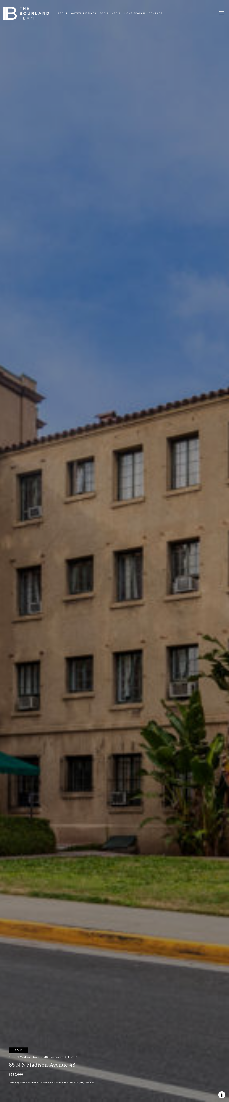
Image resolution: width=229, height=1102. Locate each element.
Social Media (110, 13)
